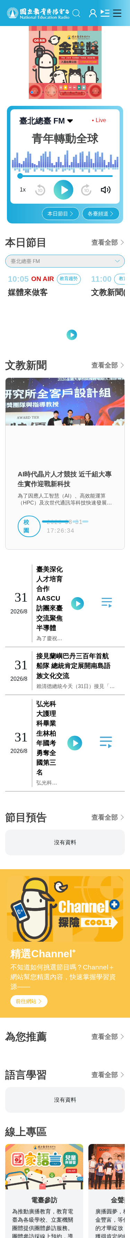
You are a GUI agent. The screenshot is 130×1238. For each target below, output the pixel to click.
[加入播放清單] (107, 603)
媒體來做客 (28, 292)
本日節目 (57, 214)
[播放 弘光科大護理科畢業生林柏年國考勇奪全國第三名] (74, 743)
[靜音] (106, 190)
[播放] (63, 189)
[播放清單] (105, 13)
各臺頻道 (98, 214)
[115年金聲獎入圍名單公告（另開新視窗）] (65, 62)
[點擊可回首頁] (38, 13)
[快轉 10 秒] (86, 190)
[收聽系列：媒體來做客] (44, 322)
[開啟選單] (117, 13)
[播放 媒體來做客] (71, 334)
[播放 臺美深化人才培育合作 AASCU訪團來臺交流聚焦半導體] (77, 603)
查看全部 (105, 242)
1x (23, 190)
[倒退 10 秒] (40, 190)
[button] (32, 92)
